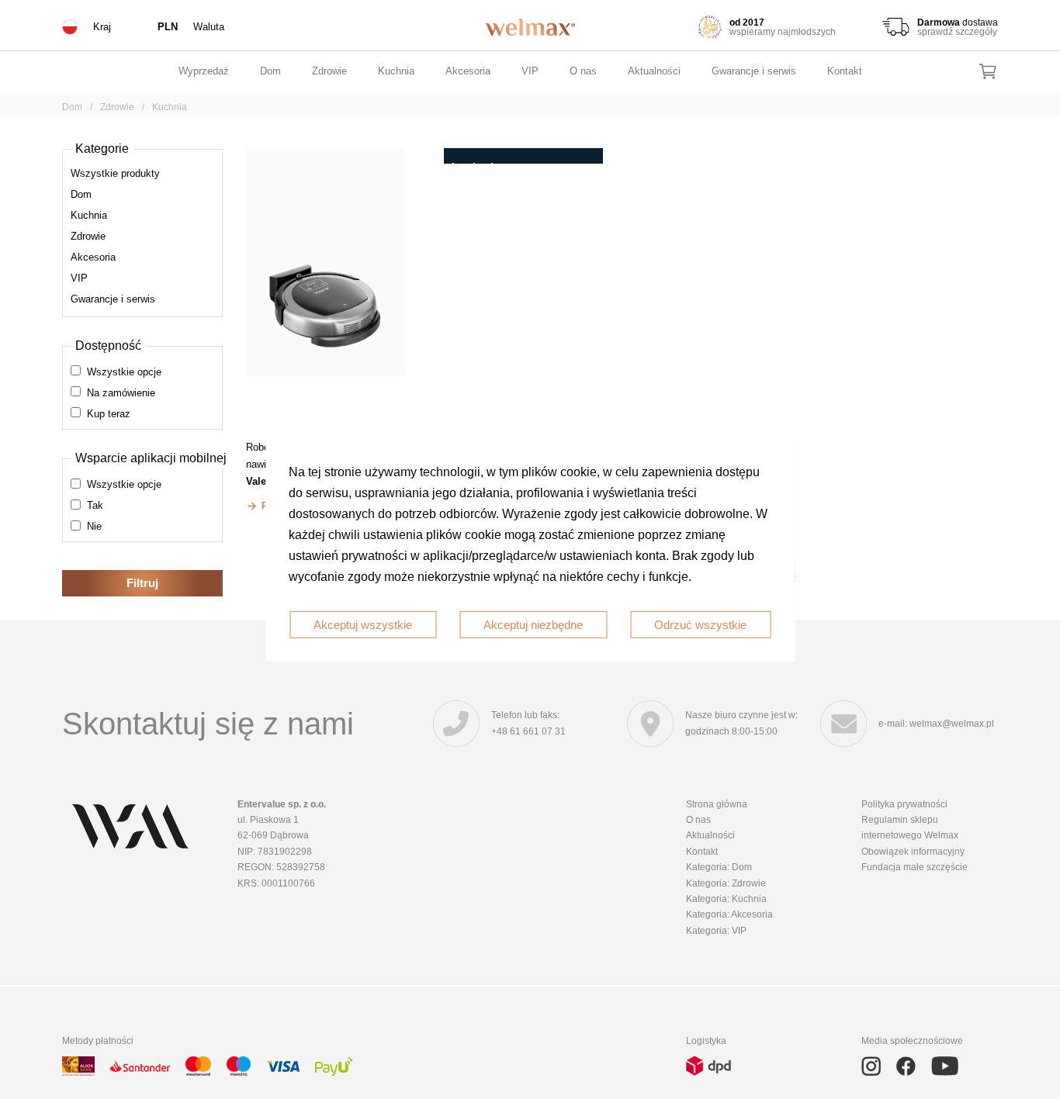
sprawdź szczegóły (957, 31)
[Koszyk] (988, 71)
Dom (270, 71)
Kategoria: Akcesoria (729, 914)
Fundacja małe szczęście (914, 867)
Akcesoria (467, 71)
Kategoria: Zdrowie (726, 883)
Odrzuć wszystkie (700, 624)
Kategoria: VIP (716, 930)
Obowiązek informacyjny (913, 851)
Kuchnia (396, 71)
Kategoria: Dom (719, 867)
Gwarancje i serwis (754, 71)
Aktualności (654, 71)
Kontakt (844, 71)
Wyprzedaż (203, 71)
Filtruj (142, 582)
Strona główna (716, 804)
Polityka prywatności (904, 804)
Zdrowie (329, 71)
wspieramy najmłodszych (782, 31)
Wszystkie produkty (115, 173)
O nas (583, 71)
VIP (530, 71)
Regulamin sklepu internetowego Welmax (909, 827)
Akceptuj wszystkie (362, 624)
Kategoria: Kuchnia (726, 898)
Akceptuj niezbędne (533, 624)
